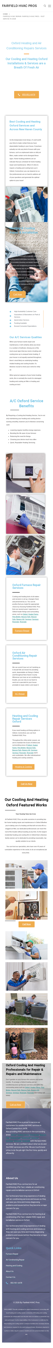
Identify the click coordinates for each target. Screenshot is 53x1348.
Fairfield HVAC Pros (19, 6)
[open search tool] (45, 6)
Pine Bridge (16, 617)
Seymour (28, 619)
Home (5, 14)
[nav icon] (49, 6)
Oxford (25, 614)
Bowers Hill (20, 619)
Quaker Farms (33, 614)
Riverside (15, 622)
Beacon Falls (25, 617)
